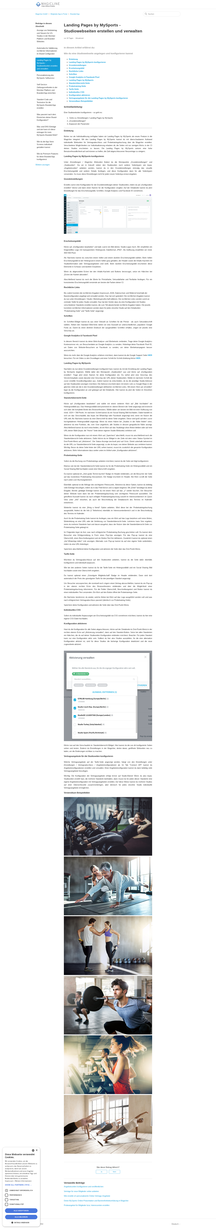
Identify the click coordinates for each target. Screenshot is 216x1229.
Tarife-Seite (74, 89)
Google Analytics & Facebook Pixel (84, 77)
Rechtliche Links (76, 71)
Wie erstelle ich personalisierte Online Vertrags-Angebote (87, 1196)
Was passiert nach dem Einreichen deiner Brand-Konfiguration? (47, 117)
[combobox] (33, 1150)
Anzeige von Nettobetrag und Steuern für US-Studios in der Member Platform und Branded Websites (47, 36)
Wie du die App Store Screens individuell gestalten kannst (45, 144)
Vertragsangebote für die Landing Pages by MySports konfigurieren (98, 98)
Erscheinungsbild (76, 68)
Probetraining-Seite (77, 86)
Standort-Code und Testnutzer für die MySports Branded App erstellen (46, 103)
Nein (114, 1172)
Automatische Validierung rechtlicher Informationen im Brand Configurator (47, 51)
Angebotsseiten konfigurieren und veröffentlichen (83, 1186)
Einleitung (73, 59)
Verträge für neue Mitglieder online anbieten (81, 1191)
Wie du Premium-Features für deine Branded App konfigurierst (47, 156)
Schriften (73, 74)
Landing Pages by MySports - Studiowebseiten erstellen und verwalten (47, 64)
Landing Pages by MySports (81, 80)
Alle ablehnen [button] (21, 1217)
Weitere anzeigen (43, 165)
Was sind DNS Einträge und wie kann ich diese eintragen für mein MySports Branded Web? (47, 131)
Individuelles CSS (76, 92)
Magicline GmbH (42, 14)
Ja (101, 1172)
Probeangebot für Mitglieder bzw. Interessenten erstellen (87, 1205)
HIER (150, 355)
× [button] (37, 1150)
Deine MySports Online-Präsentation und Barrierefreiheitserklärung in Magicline (96, 1201)
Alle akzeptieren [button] (21, 1211)
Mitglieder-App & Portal (58, 14)
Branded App (75, 14)
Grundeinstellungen (77, 65)
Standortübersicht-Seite (79, 83)
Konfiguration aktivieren (79, 95)
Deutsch (175, 1224)
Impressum (9, 1181)
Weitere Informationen (23, 1181)
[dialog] (21, 1187)
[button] (21, 1184)
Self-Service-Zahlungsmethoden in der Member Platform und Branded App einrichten (47, 88)
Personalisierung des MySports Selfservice (45, 76)
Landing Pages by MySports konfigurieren (87, 62)
